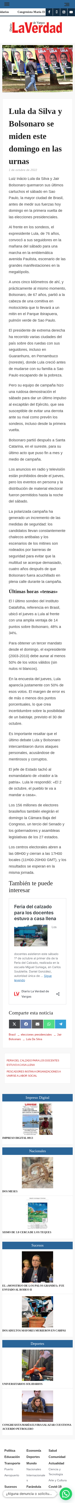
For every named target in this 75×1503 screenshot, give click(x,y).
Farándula (33, 1486)
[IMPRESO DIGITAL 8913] (37, 1119)
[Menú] (6, 4)
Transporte (12, 1463)
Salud (53, 1450)
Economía (33, 1450)
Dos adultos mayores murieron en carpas (34, 1330)
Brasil (12, 1034)
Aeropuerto (11, 1475)
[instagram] (64, 12)
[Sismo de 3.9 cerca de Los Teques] (37, 1213)
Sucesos (10, 1486)
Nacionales (33, 1469)
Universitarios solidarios (22, 1384)
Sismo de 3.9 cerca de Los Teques (26, 1232)
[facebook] (49, 12)
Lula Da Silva (34, 1039)
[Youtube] (71, 12)
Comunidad (57, 1457)
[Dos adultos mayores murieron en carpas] (37, 1311)
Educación (12, 1457)
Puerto (8, 1469)
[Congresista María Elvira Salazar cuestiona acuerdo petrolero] (37, 1406)
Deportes (33, 1457)
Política (9, 1450)
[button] (66, 1494)
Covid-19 (55, 1486)
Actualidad (56, 1463)
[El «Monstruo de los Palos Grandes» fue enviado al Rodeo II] (37, 1267)
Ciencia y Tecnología (56, 1472)
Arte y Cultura (58, 1480)
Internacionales (35, 1478)
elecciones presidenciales (36, 1034)
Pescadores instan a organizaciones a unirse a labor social (34, 1073)
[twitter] (56, 12)
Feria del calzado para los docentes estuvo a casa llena (33, 1062)
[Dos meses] (37, 1172)
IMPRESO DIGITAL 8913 (17, 1137)
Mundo (31, 1463)
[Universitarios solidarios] (37, 1365)
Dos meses (10, 1191)
